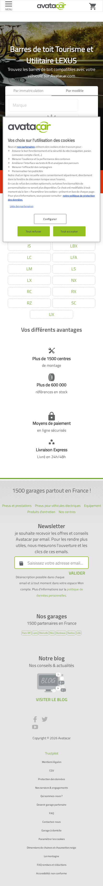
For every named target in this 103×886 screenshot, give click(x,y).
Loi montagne (51, 856)
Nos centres (67, 511)
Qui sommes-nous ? (51, 796)
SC (73, 303)
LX (29, 280)
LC (29, 257)
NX (73, 280)
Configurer (50, 219)
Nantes (71, 633)
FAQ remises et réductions (51, 865)
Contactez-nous (51, 822)
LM (29, 269)
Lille (79, 633)
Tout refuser (33, 231)
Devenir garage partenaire (51, 805)
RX (73, 291)
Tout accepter (69, 231)
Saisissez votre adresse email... (55, 563)
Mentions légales (51, 762)
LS (73, 269)
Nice (52, 633)
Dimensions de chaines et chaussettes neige (51, 847)
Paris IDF (26, 633)
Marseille (43, 633)
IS (29, 246)
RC (29, 291)
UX (51, 314)
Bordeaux (61, 633)
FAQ (51, 813)
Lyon (35, 633)
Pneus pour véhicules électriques (58, 505)
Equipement (92, 505)
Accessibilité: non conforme (51, 873)
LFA (73, 257)
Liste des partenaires (21, 206)
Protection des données (51, 779)
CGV (51, 770)
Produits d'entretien (41, 511)
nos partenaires (26, 146)
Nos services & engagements (51, 788)
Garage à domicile (51, 830)
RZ (29, 303)
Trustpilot (51, 753)
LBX (73, 246)
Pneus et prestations (17, 505)
